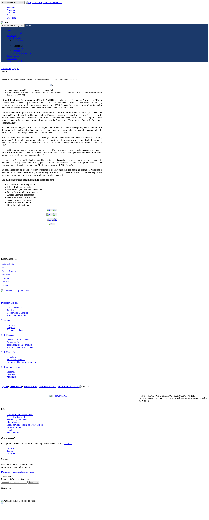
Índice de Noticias (8, 264)
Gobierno (11, 10)
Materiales (11, 377)
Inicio (9, 30)
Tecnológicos (13, 56)
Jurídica (10, 310)
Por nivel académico (22, 53)
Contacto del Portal (47, 386)
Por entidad (18, 48)
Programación (13, 342)
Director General (14, 33)
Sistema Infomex (14, 427)
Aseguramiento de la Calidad (20, 347)
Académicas (6, 275)
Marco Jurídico (13, 422)
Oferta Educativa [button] (14, 38)
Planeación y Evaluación (18, 339)
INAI (9, 430)
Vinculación (12, 357)
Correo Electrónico (15, 61)
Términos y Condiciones (18, 419)
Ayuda (5, 386)
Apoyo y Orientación (16, 315)
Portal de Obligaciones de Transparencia (25, 425)
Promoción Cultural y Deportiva (21, 362)
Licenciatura (18, 40)
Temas (10, 451)
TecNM (28, 25)
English (10, 448)
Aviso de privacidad (16, 417)
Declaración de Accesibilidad (20, 414)
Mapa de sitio (13, 432)
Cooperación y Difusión (17, 313)
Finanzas (11, 374)
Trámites (11, 7)
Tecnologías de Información (19, 345)
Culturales (5, 278)
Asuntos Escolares (15, 330)
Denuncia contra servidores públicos (17, 472)
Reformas (11, 453)
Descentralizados (14, 307)
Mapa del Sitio (30, 386)
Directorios (12, 58)
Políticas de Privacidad (68, 386)
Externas (5, 285)
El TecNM (11, 35)
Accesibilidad (16, 386)
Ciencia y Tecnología (9, 271)
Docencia (11, 325)
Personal (11, 372)
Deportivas (5, 282)
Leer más (68, 443)
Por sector (17, 51)
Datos (9, 15)
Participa (11, 12)
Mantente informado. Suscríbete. (15, 479)
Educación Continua (16, 359)
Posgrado (11, 327)
